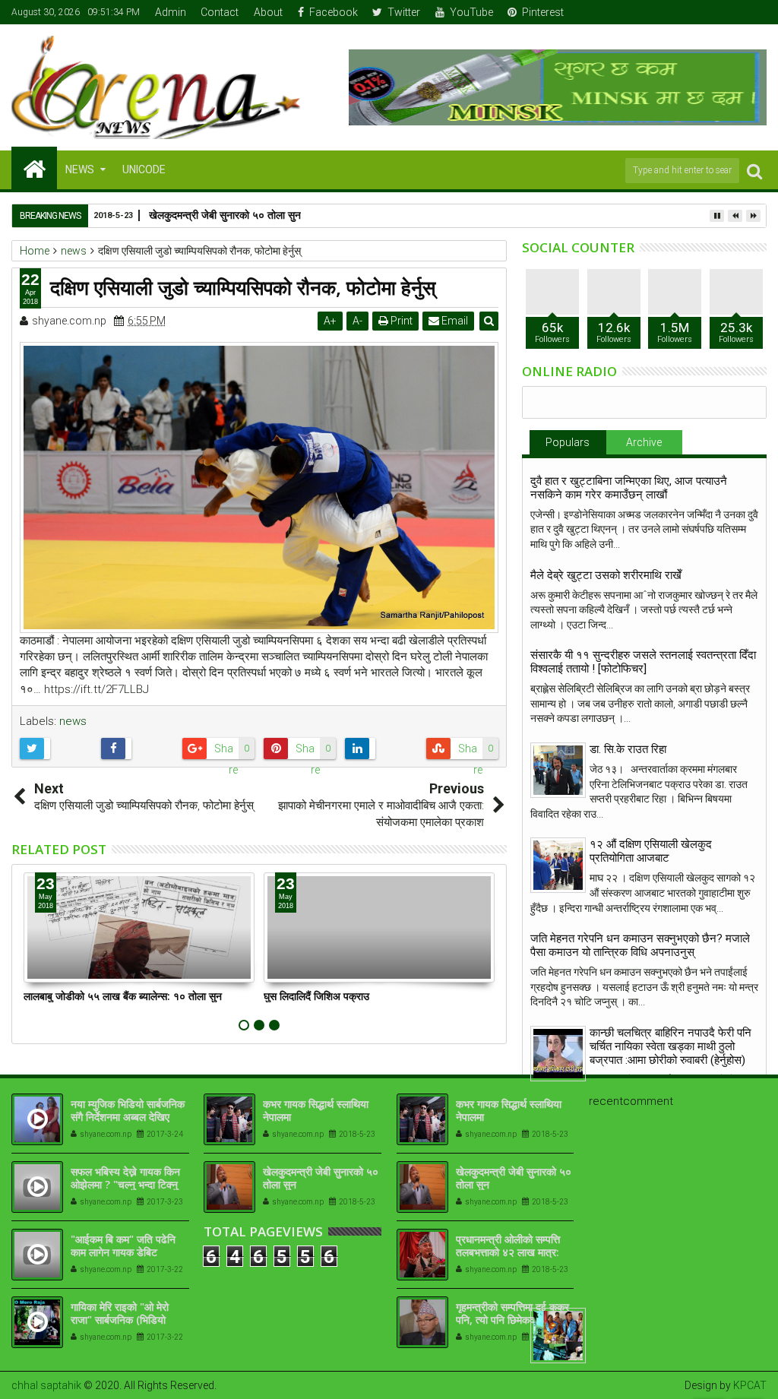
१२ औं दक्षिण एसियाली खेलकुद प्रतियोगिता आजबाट (651, 851)
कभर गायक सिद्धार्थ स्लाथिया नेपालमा (315, 1110)
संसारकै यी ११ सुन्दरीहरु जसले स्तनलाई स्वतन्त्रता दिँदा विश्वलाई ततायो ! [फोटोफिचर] (643, 662)
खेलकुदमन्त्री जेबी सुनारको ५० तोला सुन (320, 1178)
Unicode (144, 169)
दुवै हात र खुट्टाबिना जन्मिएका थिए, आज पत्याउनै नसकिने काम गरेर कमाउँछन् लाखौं (628, 488)
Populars (568, 442)
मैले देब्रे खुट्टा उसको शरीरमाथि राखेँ (606, 575)
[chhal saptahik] (34, 168)
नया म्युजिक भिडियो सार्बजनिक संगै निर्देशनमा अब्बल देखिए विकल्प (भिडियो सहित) (128, 1117)
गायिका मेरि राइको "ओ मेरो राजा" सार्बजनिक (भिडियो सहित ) (120, 1319)
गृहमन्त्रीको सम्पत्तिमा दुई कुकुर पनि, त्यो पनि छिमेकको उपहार (512, 1313)
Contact (220, 12)
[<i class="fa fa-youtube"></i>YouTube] (732, 12)
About (268, 12)
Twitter (403, 12)
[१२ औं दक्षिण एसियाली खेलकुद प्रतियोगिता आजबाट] (558, 865)
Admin (170, 12)
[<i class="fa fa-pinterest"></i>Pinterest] (756, 12)
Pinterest (543, 12)
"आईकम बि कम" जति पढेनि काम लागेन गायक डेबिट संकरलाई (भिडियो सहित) (123, 1252)
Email (453, 321)
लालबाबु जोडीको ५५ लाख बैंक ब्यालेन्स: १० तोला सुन (123, 996)
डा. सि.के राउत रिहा (628, 749)
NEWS (79, 169)
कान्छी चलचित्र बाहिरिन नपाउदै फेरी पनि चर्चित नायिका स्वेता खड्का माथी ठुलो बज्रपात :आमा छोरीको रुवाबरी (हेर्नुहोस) (670, 1046)
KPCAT (750, 1385)
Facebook (333, 12)
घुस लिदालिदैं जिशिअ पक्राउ (316, 996)
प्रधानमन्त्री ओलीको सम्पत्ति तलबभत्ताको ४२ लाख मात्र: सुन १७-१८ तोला (508, 1252)
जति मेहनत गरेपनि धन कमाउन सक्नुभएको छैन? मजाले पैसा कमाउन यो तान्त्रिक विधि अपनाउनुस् (640, 945)
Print (400, 321)
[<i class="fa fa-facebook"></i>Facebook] (685, 12)
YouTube (471, 12)
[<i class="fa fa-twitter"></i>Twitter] (708, 12)
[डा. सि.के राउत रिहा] (558, 770)
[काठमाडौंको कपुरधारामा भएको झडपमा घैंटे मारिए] (558, 1335)
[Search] (754, 170)
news (73, 721)
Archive (644, 442)
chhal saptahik (46, 1385)
